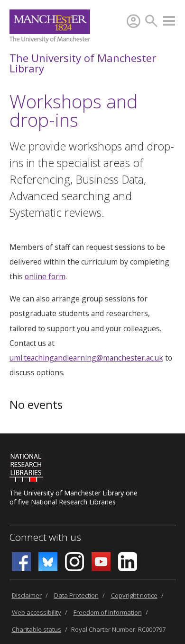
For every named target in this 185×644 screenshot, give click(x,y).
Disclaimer (27, 595)
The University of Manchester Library (82, 63)
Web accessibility (36, 612)
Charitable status (36, 629)
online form (45, 276)
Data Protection (76, 595)
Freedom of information (108, 612)
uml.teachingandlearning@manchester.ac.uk (86, 358)
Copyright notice (134, 595)
